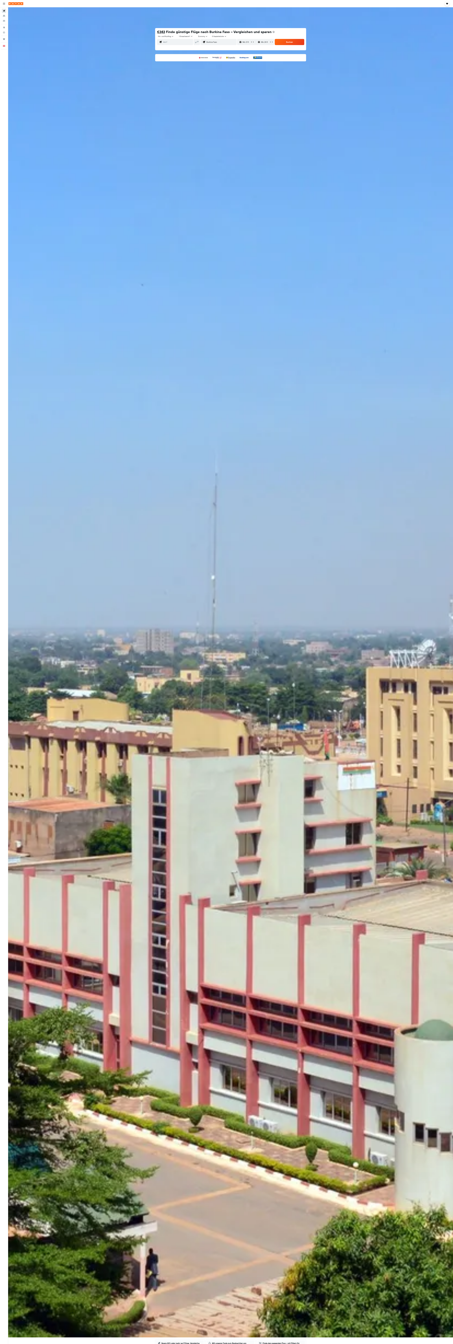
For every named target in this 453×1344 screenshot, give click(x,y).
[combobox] (166, 36)
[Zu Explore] (4, 27)
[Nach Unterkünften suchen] (4, 15)
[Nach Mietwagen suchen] (4, 20)
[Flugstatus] (4, 32)
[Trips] (4, 39)
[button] (4, 3)
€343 (161, 32)
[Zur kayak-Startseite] (15, 3)
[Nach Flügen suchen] (4, 10)
